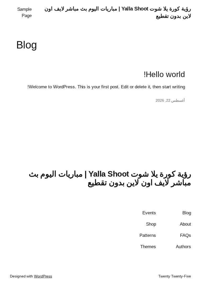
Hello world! (164, 74)
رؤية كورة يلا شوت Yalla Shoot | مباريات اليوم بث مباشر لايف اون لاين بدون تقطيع (110, 178)
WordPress (43, 276)
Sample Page (24, 12)
